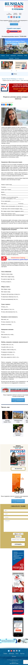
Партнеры (11, 58)
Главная (3, 55)
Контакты (17, 58)
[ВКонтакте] (4, 104)
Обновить (18, 536)
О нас (7, 55)
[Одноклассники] (6, 104)
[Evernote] (11, 104)
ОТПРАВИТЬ (18, 544)
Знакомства (20, 55)
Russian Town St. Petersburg (9, 78)
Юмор (25, 55)
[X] (9, 104)
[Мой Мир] (8, 104)
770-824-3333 (22, 36)
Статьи (20, 78)
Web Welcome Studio (14, 663)
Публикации (13, 55)
